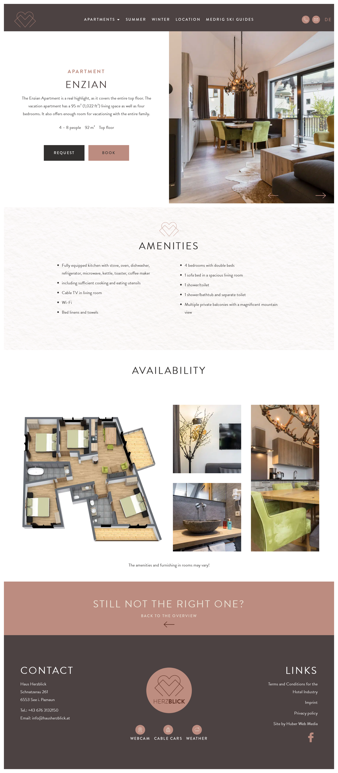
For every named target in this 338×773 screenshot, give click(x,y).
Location (188, 19)
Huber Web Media (302, 723)
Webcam (140, 738)
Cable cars (168, 738)
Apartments (99, 19)
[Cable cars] (168, 730)
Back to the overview (169, 616)
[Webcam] (140, 730)
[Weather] (197, 730)
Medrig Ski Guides (230, 19)
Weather (197, 738)
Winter (161, 19)
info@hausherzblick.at (51, 718)
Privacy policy (306, 713)
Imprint (311, 702)
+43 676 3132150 (43, 710)
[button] (273, 195)
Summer (136, 19)
